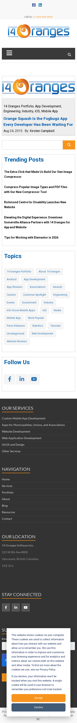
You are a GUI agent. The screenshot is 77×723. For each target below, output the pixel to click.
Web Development (42, 333)
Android (11, 279)
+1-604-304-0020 (43, 16)
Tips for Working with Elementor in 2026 (31, 237)
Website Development (16, 431)
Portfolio (8, 492)
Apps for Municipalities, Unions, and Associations (33, 425)
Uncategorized (15, 333)
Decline (38, 707)
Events (11, 302)
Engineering (11, 111)
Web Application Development (21, 438)
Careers (11, 294)
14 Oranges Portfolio (18, 106)
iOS (37, 111)
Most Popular (36, 317)
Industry (27, 111)
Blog (5, 505)
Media (57, 310)
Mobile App (49, 111)
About (6, 499)
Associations (38, 286)
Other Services (11, 451)
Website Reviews (17, 341)
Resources (8, 512)
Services (7, 486)
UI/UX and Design (13, 444)
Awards (57, 286)
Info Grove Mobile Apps (21, 310)
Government (29, 302)
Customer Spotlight (34, 294)
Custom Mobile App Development (23, 418)
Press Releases (16, 325)
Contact (7, 518)
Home (6, 479)
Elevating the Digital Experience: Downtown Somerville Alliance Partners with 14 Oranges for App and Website (37, 222)
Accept (38, 698)
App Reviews (14, 286)
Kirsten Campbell (42, 131)
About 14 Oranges (49, 271)
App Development (48, 106)
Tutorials (56, 325)
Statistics (37, 325)
